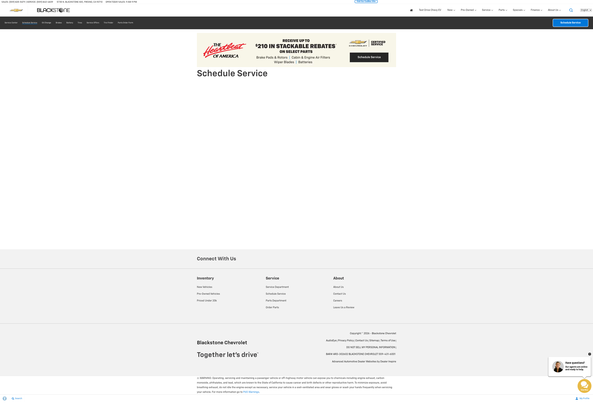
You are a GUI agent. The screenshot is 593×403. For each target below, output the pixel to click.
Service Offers (93, 23)
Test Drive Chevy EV (430, 10)
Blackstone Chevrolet (384, 333)
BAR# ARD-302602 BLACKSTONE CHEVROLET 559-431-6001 (360, 354)
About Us (338, 287)
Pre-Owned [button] (467, 11)
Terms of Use (388, 340)
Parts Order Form (125, 23)
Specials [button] (518, 11)
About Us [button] (553, 11)
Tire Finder (108, 23)
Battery (69, 23)
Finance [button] (535, 11)
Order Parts (272, 307)
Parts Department (276, 301)
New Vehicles (204, 287)
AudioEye (331, 340)
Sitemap (374, 340)
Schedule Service (29, 23)
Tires (80, 23)
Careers (337, 301)
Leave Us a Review (343, 307)
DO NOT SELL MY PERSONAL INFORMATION (370, 347)
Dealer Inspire (388, 361)
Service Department (277, 287)
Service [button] (486, 11)
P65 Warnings (251, 392)
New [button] (450, 11)
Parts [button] (501, 11)
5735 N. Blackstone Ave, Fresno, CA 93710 (80, 2)
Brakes (59, 23)
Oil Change (46, 23)
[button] (571, 10)
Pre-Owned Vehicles (208, 294)
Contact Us (339, 294)
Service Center (11, 23)
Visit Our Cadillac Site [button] (366, 1)
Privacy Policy (346, 340)
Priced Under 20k (207, 301)
